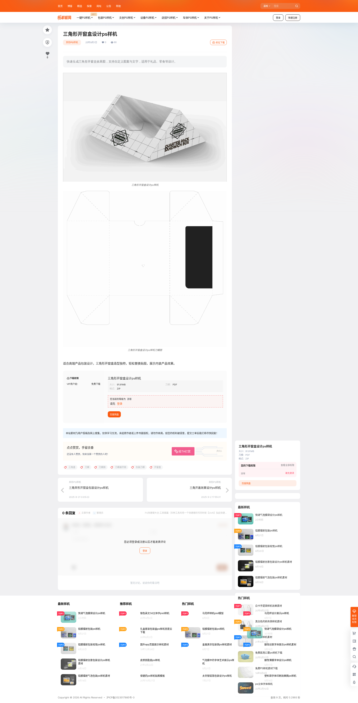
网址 (99, 5)
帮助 (118, 5)
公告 (108, 5)
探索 (89, 5)
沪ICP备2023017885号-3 (120, 697)
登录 (278, 17)
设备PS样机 (147, 17)
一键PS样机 (86, 16)
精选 (79, 5)
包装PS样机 (105, 17)
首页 (60, 5)
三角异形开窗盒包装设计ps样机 (89, 487)
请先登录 (289, 473)
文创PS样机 (126, 17)
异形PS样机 (72, 42)
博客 (69, 5)
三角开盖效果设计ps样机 (205, 487)
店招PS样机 (168, 17)
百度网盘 (114, 414)
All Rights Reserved (90, 697)
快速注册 (292, 17)
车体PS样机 (190, 17)
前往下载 (220, 42)
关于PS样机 (211, 17)
